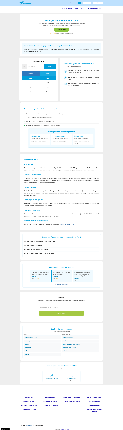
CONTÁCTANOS (71, 3)
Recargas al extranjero (72, 401)
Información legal (29, 401)
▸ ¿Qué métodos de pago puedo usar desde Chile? (39, 253)
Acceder (87, 3)
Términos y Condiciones (29, 405)
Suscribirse (61, 313)
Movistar (67, 224)
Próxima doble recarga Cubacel (94, 410)
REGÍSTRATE (98, 3)
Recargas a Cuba (94, 405)
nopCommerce (65, 429)
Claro (62, 224)
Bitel (73, 224)
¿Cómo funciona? (65, 8)
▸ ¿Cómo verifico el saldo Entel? (33, 245)
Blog (82, 8)
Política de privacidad (29, 409)
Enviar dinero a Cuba (94, 397)
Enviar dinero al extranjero (72, 397)
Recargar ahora (61, 29)
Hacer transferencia (95, 8)
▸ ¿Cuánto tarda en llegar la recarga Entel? (36, 249)
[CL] (79, 3)
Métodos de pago (50, 397)
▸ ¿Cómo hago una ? (39, 241)
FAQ (76, 8)
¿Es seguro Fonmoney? (50, 401)
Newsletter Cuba (94, 401)
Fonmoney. (29, 425)
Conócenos (29, 397)
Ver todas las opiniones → (61, 284)
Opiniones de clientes (51, 405)
